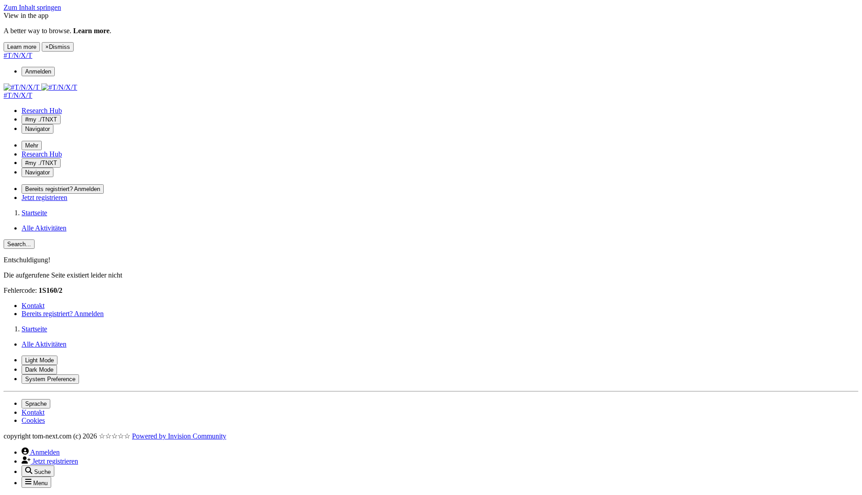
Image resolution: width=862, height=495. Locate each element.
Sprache (36, 403)
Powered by (179, 436)
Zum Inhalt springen (32, 7)
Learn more (21, 46)
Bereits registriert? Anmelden (63, 313)
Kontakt (33, 305)
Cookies (33, 420)
